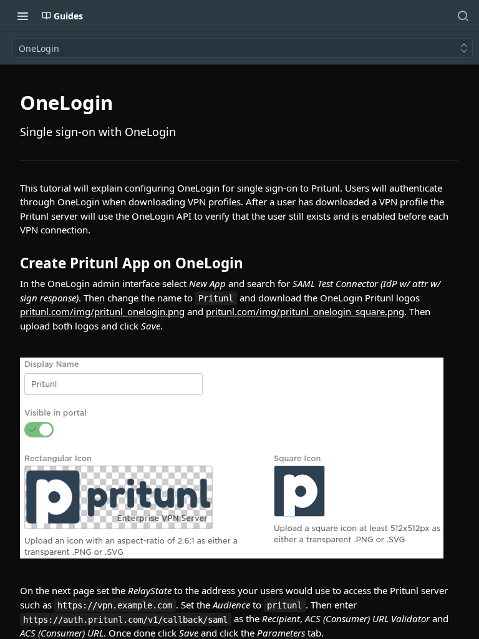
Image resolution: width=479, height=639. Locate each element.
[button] (239, 458)
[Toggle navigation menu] (22, 16)
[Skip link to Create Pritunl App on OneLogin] (11, 263)
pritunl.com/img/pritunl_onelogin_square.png (305, 311)
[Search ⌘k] (463, 16)
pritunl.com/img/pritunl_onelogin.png (102, 311)
